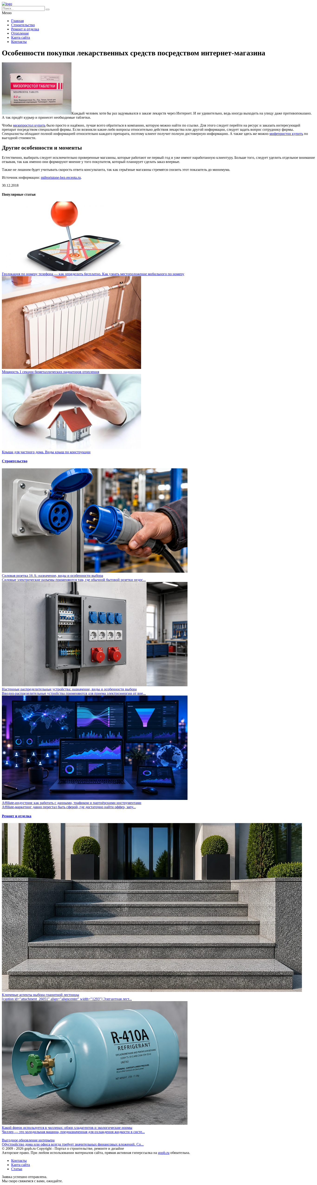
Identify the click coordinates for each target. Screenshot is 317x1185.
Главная (17, 21)
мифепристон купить (286, 134)
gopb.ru (163, 1153)
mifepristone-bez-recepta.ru (61, 177)
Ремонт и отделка (25, 29)
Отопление (20, 33)
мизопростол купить (29, 125)
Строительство (23, 25)
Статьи (16, 1169)
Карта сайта (20, 37)
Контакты (19, 42)
